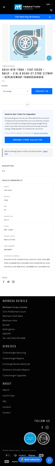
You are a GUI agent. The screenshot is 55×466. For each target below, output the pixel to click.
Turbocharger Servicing (14, 352)
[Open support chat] (49, 460)
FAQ (4, 401)
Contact (6, 412)
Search (6, 390)
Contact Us (42, 91)
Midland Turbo (14, 450)
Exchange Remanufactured (16, 364)
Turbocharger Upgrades (14, 375)
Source (4, 86)
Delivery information (41, 133)
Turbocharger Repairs (13, 358)
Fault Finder (9, 395)
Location (7, 407)
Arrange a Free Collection (27, 140)
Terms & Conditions (28, 450)
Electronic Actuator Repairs (16, 369)
